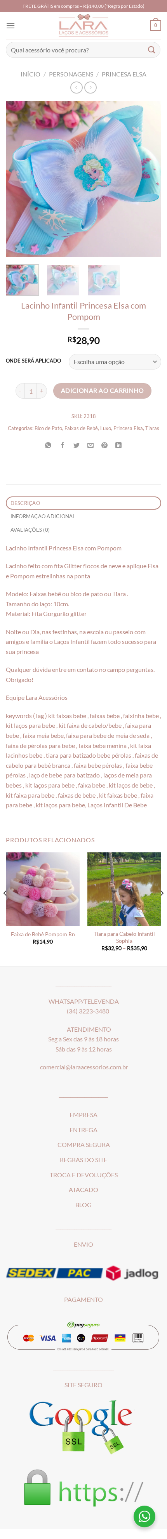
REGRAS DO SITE (83, 1159)
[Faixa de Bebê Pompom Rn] (43, 889)
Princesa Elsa (124, 74)
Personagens (71, 74)
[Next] (148, 179)
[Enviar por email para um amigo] (90, 445)
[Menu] (10, 25)
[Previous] (19, 179)
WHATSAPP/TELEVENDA (84, 1001)
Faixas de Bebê (81, 428)
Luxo (105, 428)
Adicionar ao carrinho (102, 390)
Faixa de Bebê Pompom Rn (43, 934)
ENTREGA (83, 1129)
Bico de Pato (48, 428)
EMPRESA (83, 1114)
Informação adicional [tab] (43, 516)
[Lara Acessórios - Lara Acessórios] (84, 25)
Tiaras (152, 428)
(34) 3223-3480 (88, 1011)
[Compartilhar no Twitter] (76, 445)
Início (30, 74)
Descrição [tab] (25, 503)
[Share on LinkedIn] (118, 445)
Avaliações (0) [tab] (30, 530)
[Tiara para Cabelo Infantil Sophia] (124, 889)
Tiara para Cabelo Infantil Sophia (124, 937)
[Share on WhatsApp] (48, 445)
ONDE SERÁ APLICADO (33, 361)
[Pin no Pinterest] (104, 445)
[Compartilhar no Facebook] (62, 445)
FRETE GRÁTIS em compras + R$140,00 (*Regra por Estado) (83, 6)
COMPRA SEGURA (83, 1144)
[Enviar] (152, 49)
